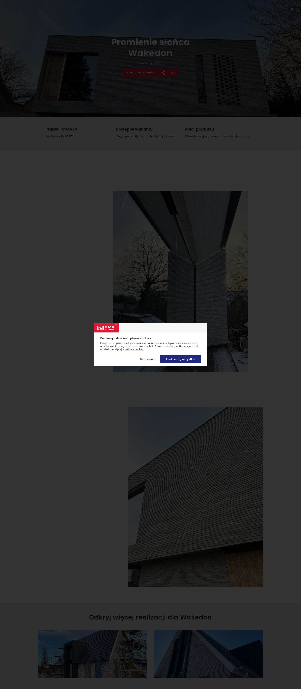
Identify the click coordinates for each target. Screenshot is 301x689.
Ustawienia (147, 359)
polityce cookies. (134, 349)
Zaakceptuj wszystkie (180, 359)
